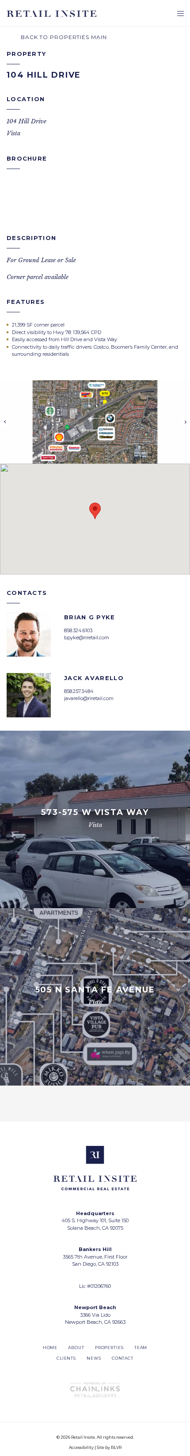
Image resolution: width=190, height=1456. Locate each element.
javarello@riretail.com (89, 698)
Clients (66, 1358)
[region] (95, 519)
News (94, 1358)
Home (50, 1347)
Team (141, 1347)
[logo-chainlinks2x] (95, 1389)
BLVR (116, 1447)
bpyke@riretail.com (86, 637)
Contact (122, 1358)
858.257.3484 (79, 691)
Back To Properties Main (63, 37)
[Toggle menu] (180, 14)
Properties (109, 1347)
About (76, 1347)
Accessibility (81, 1447)
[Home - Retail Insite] (51, 13)
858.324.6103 (78, 630)
